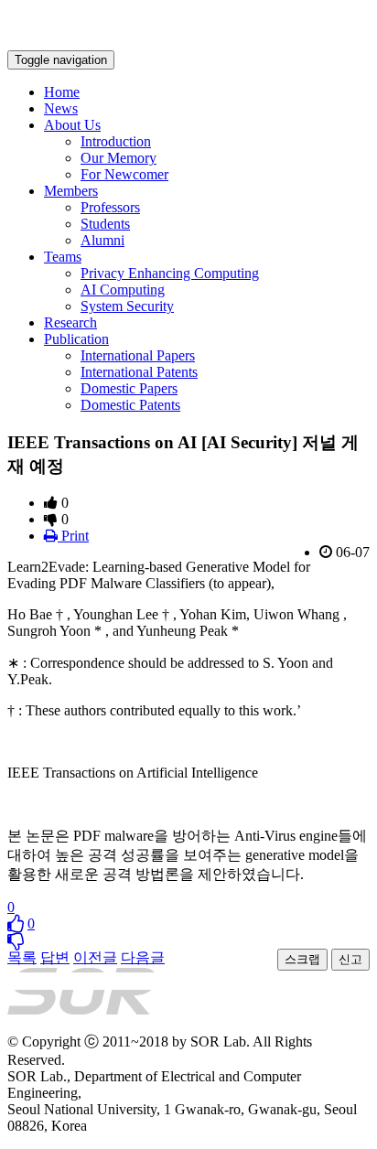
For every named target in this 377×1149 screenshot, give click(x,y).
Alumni (102, 240)
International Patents (139, 372)
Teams (62, 256)
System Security (127, 306)
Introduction (116, 141)
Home (62, 92)
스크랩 (302, 959)
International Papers (138, 355)
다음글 (143, 957)
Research (70, 322)
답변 (55, 957)
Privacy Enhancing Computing (170, 273)
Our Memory (118, 158)
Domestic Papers (129, 388)
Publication (76, 339)
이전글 (95, 957)
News (61, 108)
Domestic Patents (130, 405)
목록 (22, 957)
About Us (72, 125)
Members (71, 191)
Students (105, 223)
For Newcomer (124, 174)
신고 (350, 959)
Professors (110, 207)
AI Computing (123, 289)
